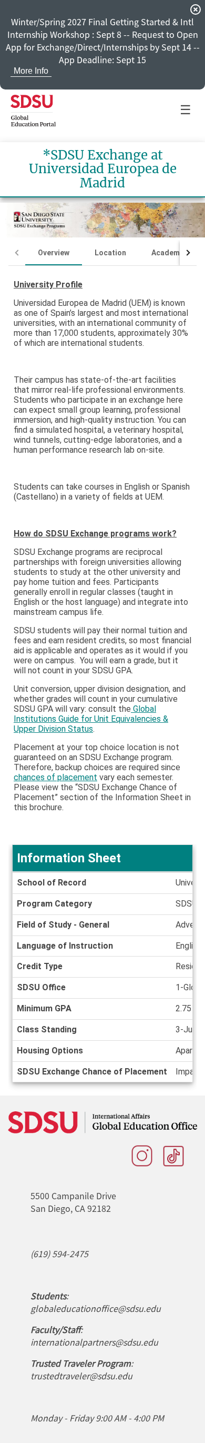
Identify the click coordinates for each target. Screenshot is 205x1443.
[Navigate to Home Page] (33, 110)
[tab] (53, 252)
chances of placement (55, 777)
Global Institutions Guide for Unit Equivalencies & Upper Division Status (91, 719)
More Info (31, 70)
